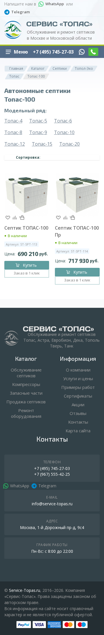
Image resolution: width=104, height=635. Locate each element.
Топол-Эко (84, 68)
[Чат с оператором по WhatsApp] (82, 52)
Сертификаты (78, 396)
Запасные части (26, 393)
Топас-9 (38, 132)
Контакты (78, 422)
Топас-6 (63, 121)
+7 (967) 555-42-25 (52, 474)
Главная (16, 68)
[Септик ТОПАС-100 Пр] (77, 195)
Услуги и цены (78, 378)
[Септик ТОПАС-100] (26, 195)
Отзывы (78, 413)
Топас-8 (13, 132)
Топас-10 (64, 132)
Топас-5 (38, 121)
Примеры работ (78, 387)
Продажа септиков (26, 402)
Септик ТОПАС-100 (26, 228)
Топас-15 (42, 144)
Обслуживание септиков (26, 372)
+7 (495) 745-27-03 (53, 52)
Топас (14, 76)
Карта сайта (78, 430)
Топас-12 (14, 144)
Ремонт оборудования (26, 413)
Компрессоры (26, 384)
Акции (78, 404)
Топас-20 (69, 144)
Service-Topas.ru (24, 590)
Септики (60, 68)
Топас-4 (13, 121)
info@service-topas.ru (52, 503)
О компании (78, 370)
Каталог (37, 68)
